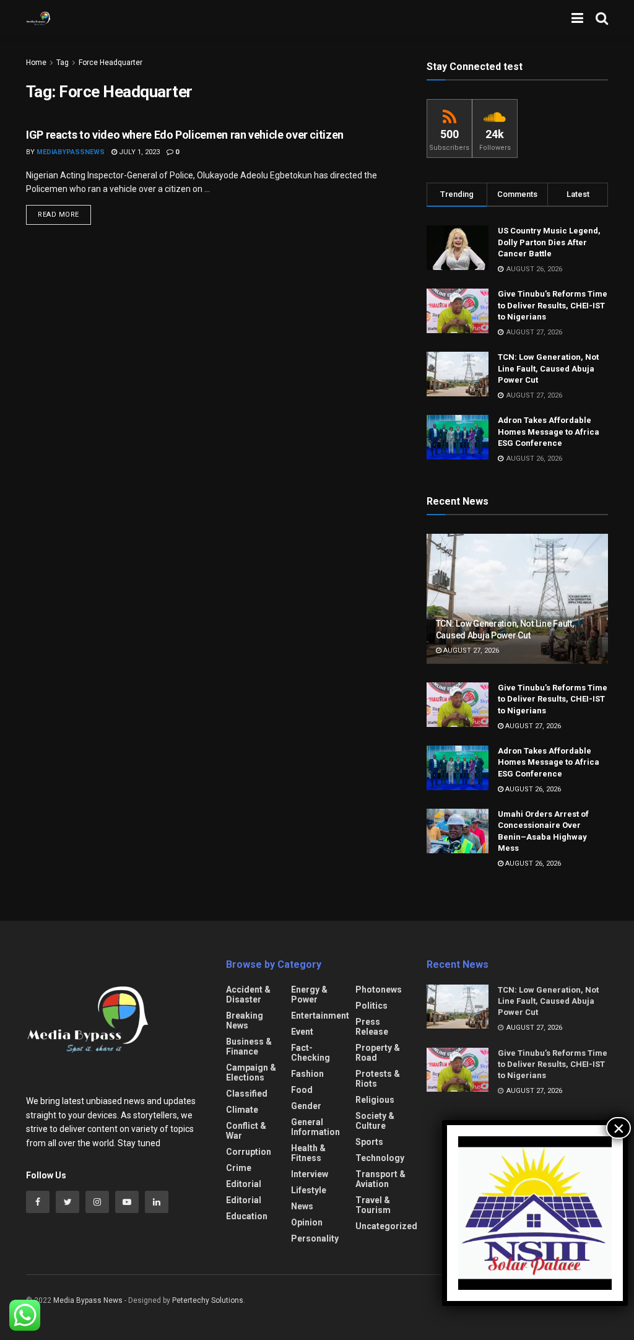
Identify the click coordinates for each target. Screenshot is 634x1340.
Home (36, 62)
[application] (535, 1213)
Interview (309, 1174)
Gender (306, 1106)
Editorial (243, 1184)
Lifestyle (308, 1190)
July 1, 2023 (138, 152)
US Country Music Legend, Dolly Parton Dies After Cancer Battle (549, 242)
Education (246, 1216)
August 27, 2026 (470, 650)
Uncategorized (386, 1226)
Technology (379, 1158)
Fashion (307, 1074)
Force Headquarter (110, 62)
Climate (242, 1110)
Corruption (248, 1152)
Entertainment (320, 1015)
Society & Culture (374, 1121)
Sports (369, 1142)
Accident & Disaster (248, 994)
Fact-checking (310, 1053)
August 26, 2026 (532, 789)
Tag (62, 62)
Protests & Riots (377, 1079)
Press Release (371, 1027)
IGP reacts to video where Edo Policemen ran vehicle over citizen (185, 134)
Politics (371, 1006)
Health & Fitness (308, 1153)
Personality (315, 1238)
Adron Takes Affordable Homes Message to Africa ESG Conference (548, 431)
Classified (246, 1094)
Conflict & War (246, 1131)
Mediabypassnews (71, 152)
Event (302, 1032)
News (302, 1206)
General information (315, 1127)
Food (302, 1090)
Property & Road (377, 1053)
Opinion (307, 1222)
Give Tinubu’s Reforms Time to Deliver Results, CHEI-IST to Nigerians (552, 305)
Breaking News (244, 1020)
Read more (58, 215)
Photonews (378, 989)
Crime (238, 1168)
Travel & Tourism (373, 1205)
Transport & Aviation (380, 1179)
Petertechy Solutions (207, 1300)
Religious (374, 1100)
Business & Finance (249, 1046)
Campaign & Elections (251, 1072)
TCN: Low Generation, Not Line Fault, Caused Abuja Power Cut (548, 368)
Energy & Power (309, 994)
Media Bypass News (88, 1300)
